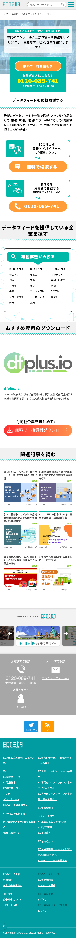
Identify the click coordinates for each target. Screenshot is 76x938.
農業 (32, 302)
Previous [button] (10, 633)
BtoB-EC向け (16, 269)
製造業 (54, 296)
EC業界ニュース (11, 777)
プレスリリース (11, 799)
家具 (32, 285)
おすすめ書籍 (45, 827)
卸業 (11, 302)
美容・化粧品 (58, 280)
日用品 (12, 285)
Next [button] (65, 633)
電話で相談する (11, 832)
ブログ (6, 793)
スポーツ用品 (16, 296)
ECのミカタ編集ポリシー (16, 805)
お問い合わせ (10, 905)
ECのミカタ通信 (46, 885)
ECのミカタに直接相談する (52, 860)
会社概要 (7, 894)
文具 (32, 280)
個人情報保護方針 (12, 885)
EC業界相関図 (45, 879)
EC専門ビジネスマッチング (25, 14)
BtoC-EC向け (37, 269)
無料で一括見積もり (38, 66)
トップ (4, 14)
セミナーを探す (46, 816)
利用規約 (7, 879)
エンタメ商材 (37, 291)
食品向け (14, 274)
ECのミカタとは (11, 874)
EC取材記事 (9, 782)
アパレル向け (58, 269)
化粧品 (33, 274)
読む (5, 771)
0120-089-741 (38, 81)
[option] (38, 636)
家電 (53, 285)
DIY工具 (55, 291)
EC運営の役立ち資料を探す (52, 821)
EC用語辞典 (44, 832)
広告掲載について (12, 899)
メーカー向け (37, 296)
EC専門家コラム (11, 788)
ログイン (42, 899)
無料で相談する (42, 166)
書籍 (11, 291)
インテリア (57, 274)
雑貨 (11, 280)
